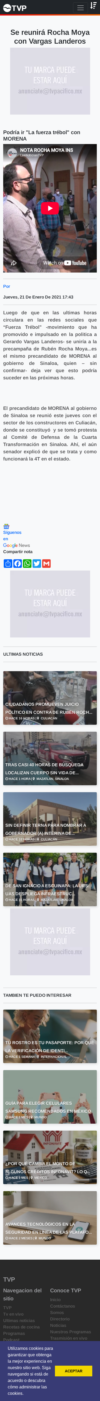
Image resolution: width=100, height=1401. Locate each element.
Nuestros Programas (70, 1332)
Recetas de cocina (21, 1327)
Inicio (55, 1299)
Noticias (58, 1325)
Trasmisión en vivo (68, 1338)
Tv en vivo (13, 1314)
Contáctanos (62, 1306)
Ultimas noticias (19, 1320)
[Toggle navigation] (80, 7)
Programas (14, 1333)
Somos (57, 1312)
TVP (7, 1307)
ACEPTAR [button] (73, 1371)
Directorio (60, 1319)
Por (6, 286)
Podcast (11, 1340)
